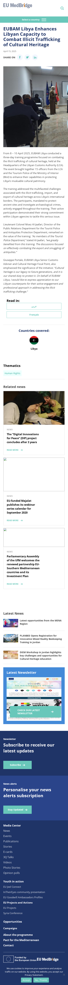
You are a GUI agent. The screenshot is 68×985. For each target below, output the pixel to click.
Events (7, 836)
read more (12, 450)
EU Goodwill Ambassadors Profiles (23, 897)
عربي (34, 306)
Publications (11, 841)
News (6, 831)
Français (34, 314)
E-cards (8, 852)
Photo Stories (11, 867)
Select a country (31, 19)
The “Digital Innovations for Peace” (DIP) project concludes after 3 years (23, 438)
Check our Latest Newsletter (28, 712)
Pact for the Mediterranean (21, 940)
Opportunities (12, 921)
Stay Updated (15, 809)
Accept (26, 980)
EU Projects (9, 907)
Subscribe (15, 764)
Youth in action (13, 881)
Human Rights (12, 373)
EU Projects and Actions (18, 902)
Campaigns (10, 928)
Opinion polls (11, 873)
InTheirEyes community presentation (24, 892)
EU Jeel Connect (12, 886)
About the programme (18, 935)
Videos (7, 862)
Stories (7, 846)
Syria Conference (12, 913)
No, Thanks (41, 980)
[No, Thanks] (64, 974)
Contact (8, 945)
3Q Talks (8, 857)
